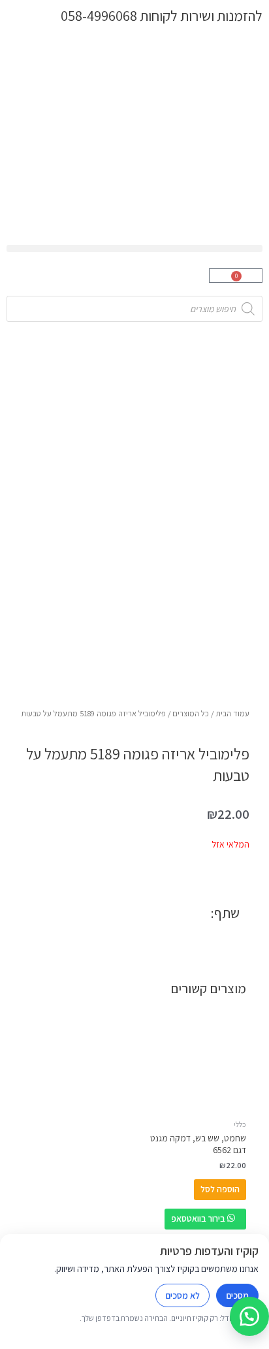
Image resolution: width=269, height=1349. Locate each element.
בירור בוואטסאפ (199, 1218)
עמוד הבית (232, 713)
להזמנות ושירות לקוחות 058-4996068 (161, 15)
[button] (134, 248)
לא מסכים (182, 1295)
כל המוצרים (190, 713)
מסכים (237, 1295)
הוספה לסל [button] (220, 1189)
